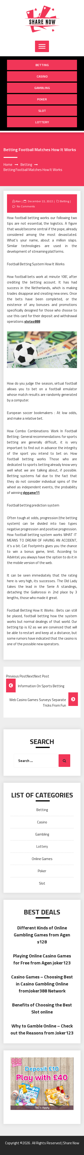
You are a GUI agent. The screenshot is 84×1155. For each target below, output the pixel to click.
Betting (42, 64)
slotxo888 (32, 321)
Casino (42, 76)
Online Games (42, 858)
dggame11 (31, 492)
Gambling (42, 87)
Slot (42, 110)
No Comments (26, 206)
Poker (42, 99)
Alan (18, 201)
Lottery (42, 122)
